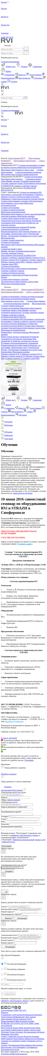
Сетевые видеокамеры (10, 62)
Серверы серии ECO (33, 262)
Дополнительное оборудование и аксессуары (22, 202)
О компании (9, 75)
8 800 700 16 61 (7, 37)
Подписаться (10, 994)
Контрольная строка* (9, 938)
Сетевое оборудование (10, 218)
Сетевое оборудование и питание (15, 201)
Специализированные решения (28, 172)
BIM (31, 1023)
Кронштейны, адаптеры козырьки (15, 332)
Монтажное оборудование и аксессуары (17, 170)
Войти (8, 71)
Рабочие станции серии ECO (34, 260)
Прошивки (21, 1047)
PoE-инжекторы (19, 223)
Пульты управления (21, 337)
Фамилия (5, 824)
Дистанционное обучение (34, 1032)
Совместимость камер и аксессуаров (26, 1030)
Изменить (8, 918)
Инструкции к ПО (9, 1047)
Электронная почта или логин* (14, 865)
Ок (6, 892)
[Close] (3, 852)
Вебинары (8, 425)
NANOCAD (19, 1023)
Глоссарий (8, 439)
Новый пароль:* (7, 912)
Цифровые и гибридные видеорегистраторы (19, 199)
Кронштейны (28, 245)
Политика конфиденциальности (14, 1054)
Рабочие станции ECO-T (35, 258)
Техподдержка (35, 75)
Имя (2, 822)
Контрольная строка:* (10, 909)
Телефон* (5, 816)
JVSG (26, 1023)
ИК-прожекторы (8, 174)
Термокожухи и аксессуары (31, 236)
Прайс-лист (10, 67)
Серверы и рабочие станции (25, 186)
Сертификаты (31, 1047)
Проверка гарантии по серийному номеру (22, 1040)
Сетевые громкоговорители (26, 174)
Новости (22, 75)
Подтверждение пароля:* (11, 914)
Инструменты (24, 78)
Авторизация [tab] (6, 790)
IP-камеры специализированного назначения (18, 228)
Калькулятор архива (21, 1028)
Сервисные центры (15, 1036)
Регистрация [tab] (17, 790)
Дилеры (24, 67)
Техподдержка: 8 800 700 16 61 (13, 1010)
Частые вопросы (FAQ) (22, 1019)
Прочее (41, 199)
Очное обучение (16, 1032)
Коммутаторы (26, 218)
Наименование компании (11, 826)
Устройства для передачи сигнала (24, 341)
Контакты (38, 1015)
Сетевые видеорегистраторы (27, 197)
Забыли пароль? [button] (13, 800)
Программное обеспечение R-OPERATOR (18, 255)
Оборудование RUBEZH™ (32, 290)
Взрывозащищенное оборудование (15, 232)
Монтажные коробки (26, 216)
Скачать (13, 82)
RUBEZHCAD (7, 1023)
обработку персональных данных (24, 835)
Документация (14, 1045)
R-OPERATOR (30, 188)
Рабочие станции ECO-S (11, 260)
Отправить (9, 871)
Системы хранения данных (12, 183)
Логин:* (4, 907)
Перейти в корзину (9, 774)
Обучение (38, 78)
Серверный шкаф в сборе (11, 249)
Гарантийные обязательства (24, 1039)
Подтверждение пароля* (11, 812)
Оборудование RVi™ (17, 158)
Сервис (29, 412)
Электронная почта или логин (13, 792)
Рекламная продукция (10, 1050)
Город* (4, 819)
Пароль (4, 797)
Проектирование (8, 1021)
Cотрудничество (19, 1015)
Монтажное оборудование (12, 179)
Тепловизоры (14, 236)
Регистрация (6, 846)
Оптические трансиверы (21, 221)
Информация (18, 1017)
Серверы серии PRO (9, 264)
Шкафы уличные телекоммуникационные (23, 181)
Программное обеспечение (25, 161)
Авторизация (22, 918)
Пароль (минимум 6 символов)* (14, 807)
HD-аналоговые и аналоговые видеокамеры (21, 193)
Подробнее (29, 760)
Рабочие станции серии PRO (13, 262)
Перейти (7, 787)
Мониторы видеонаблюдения (30, 167)
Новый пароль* (7, 940)
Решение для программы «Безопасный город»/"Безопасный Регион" (20, 234)
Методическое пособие (24, 1021)
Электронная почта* (9, 802)
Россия (4, 2)
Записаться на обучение (23, 493)
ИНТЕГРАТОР (7, 190)
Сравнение (37, 67)
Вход (4, 800)
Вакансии (30, 1015)
